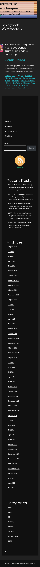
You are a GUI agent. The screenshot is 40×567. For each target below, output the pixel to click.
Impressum (9, 126)
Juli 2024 (11, 362)
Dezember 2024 (13, 338)
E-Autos (7, 80)
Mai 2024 (11, 372)
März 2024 (11, 382)
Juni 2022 (11, 483)
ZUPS (13, 75)
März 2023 (11, 440)
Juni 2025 (11, 309)
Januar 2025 (12, 333)
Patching (11, 522)
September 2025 (13, 295)
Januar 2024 (12, 391)
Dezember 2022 (13, 454)
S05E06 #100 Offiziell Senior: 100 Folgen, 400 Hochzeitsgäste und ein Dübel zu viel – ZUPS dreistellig (20, 206)
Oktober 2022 (12, 464)
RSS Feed (20, 167)
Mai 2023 (11, 430)
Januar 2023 (12, 449)
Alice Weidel (9, 78)
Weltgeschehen (10, 88)
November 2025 (13, 285)
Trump (8, 85)
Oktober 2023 (12, 406)
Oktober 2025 (12, 290)
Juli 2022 (11, 478)
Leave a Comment (24, 88)
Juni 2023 (11, 425)
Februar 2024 (12, 387)
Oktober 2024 (12, 348)
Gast (10, 507)
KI (9, 517)
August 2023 (12, 415)
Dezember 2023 (13, 396)
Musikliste (8, 136)
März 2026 (11, 266)
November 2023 (13, 401)
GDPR (10, 512)
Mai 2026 (11, 256)
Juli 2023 (11, 420)
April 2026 (11, 261)
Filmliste (8, 122)
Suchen (6, 143)
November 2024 (13, 343)
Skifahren (26, 83)
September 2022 (13, 469)
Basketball (17, 78)
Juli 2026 (11, 251)
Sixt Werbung (17, 83)
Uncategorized (13, 536)
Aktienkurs (28, 75)
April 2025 (11, 319)
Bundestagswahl (28, 78)
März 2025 (11, 324)
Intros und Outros (11, 131)
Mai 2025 (11, 314)
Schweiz (8, 83)
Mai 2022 (11, 488)
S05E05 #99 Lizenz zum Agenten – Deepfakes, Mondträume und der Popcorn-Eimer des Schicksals (20, 215)
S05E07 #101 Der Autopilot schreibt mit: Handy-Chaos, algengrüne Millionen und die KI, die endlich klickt (20, 196)
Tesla (33, 83)
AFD (22, 75)
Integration (15, 80)
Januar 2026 (12, 276)
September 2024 (13, 353)
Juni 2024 (11, 367)
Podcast (8, 75)
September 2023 (13, 411)
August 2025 (12, 300)
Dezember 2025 (13, 280)
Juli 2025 (11, 305)
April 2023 (11, 435)
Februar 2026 (12, 271)
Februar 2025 (12, 329)
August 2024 (12, 358)
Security (11, 531)
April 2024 (11, 377)
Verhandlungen (23, 85)
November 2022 (13, 459)
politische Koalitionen (28, 80)
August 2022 (12, 473)
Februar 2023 (12, 444)
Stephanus (21, 60)
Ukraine (14, 85)
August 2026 (12, 247)
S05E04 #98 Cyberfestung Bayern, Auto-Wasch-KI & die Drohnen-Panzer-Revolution (19, 225)
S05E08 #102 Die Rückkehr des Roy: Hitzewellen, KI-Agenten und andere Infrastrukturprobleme (20, 187)
